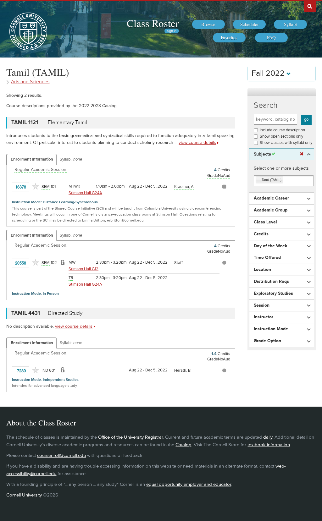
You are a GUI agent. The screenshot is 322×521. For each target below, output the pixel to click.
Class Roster (153, 23)
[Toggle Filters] (281, 92)
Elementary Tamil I (69, 122)
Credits (261, 234)
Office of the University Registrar (130, 437)
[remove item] (259, 180)
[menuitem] (208, 24)
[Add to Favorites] (35, 186)
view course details (197, 142)
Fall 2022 (269, 73)
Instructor (263, 317)
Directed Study (65, 313)
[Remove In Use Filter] (302, 154)
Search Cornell (310, 6)
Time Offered (267, 257)
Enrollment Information (32, 159)
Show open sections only (281, 136)
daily (267, 437)
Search (266, 105)
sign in (171, 31)
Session (261, 305)
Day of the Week (270, 246)
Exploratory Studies (273, 293)
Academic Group (270, 210)
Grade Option (267, 340)
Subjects (262, 154)
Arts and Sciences (30, 82)
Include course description (282, 130)
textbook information (268, 445)
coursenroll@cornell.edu (61, 455)
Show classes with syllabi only (286, 142)
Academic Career (271, 198)
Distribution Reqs (271, 281)
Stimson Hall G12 (83, 268)
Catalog (183, 445)
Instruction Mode (271, 329)
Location (262, 269)
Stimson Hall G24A (85, 192)
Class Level (265, 222)
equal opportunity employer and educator (188, 484)
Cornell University (24, 495)
